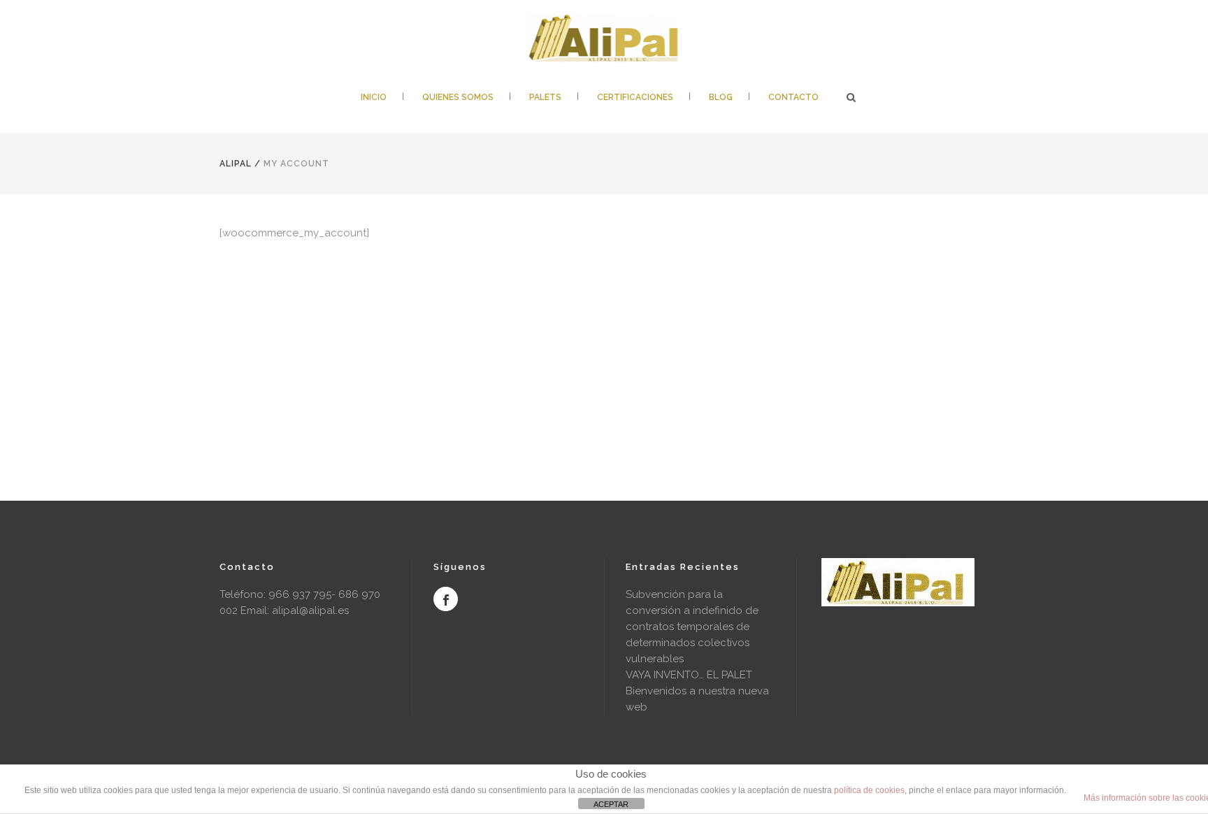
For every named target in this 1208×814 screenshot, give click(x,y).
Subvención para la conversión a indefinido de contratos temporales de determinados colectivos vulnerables (692, 626)
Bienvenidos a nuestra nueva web (697, 699)
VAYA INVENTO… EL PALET (689, 675)
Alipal (236, 164)
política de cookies (869, 790)
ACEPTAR (611, 804)
